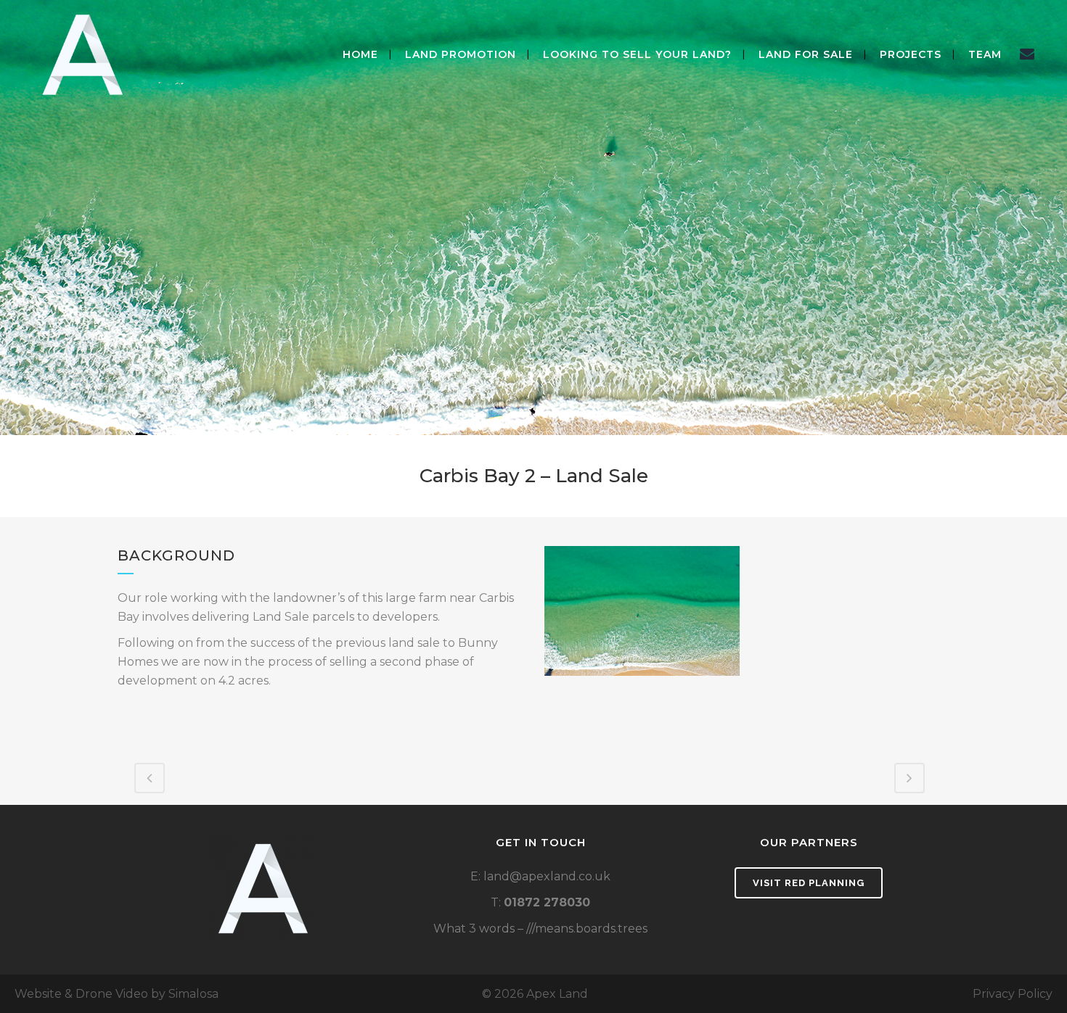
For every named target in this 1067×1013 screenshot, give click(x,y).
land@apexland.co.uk (546, 876)
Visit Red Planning (808, 882)
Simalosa (193, 994)
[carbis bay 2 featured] (642, 611)
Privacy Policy (1012, 994)
